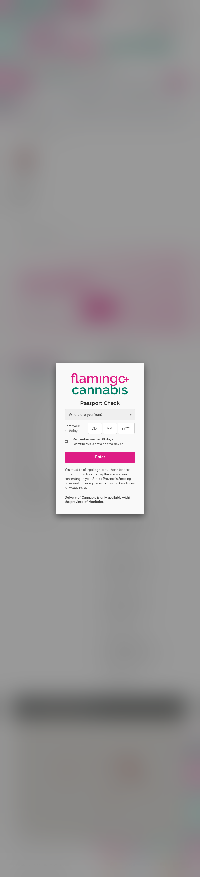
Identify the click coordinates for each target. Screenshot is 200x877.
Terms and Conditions (119, 483)
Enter (100, 457)
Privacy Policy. (78, 488)
